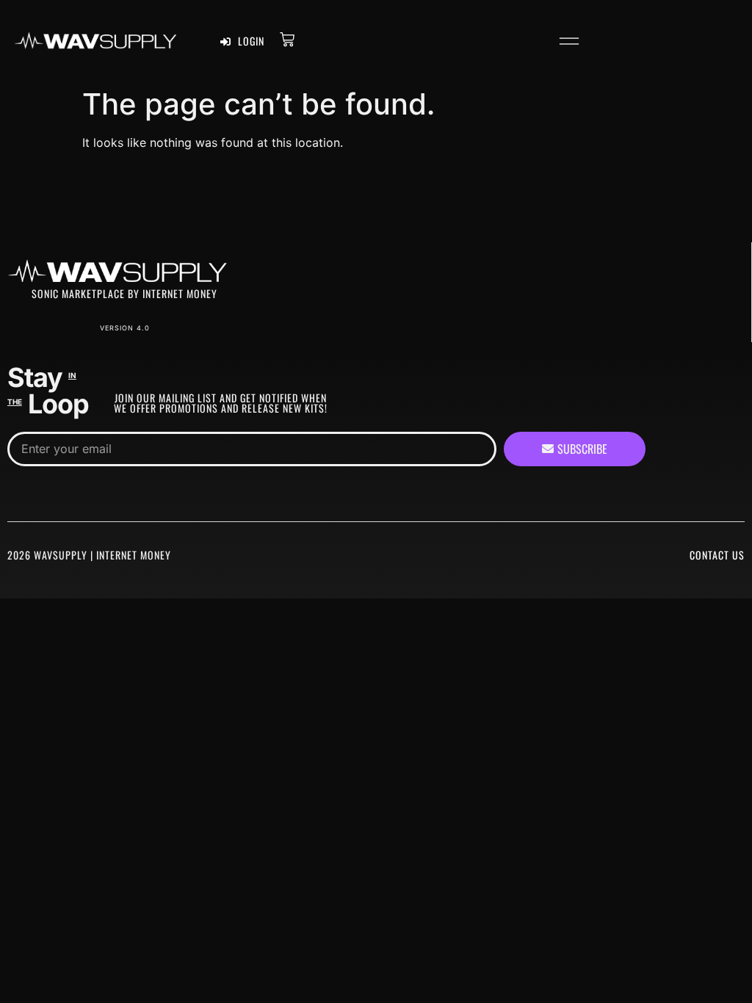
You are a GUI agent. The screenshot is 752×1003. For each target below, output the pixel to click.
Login (249, 40)
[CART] (287, 40)
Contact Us (717, 554)
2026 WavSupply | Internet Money (89, 554)
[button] (569, 43)
